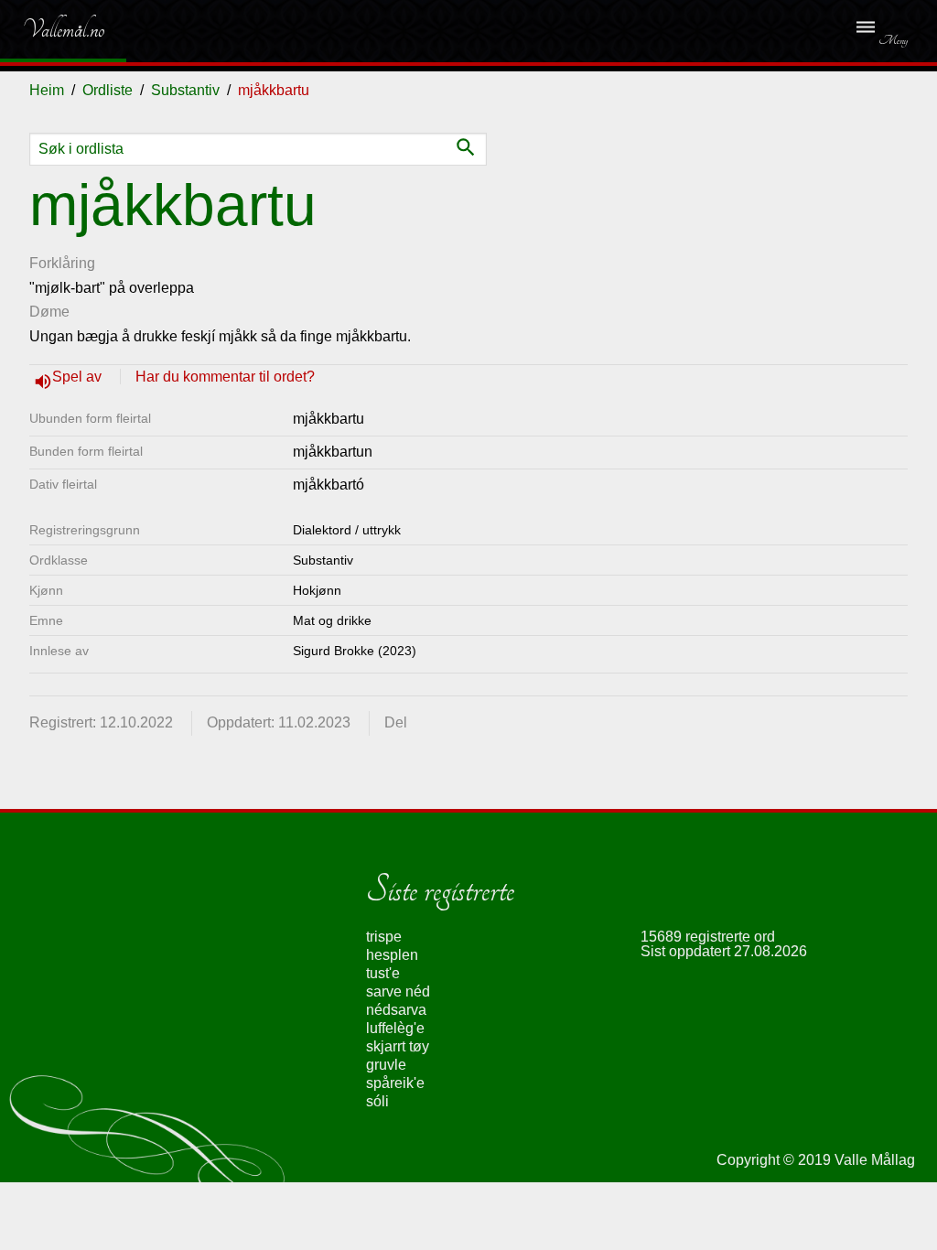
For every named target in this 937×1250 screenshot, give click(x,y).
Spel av (78, 376)
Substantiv (185, 90)
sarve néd (398, 991)
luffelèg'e (395, 1028)
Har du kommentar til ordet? (225, 376)
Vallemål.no (50, 29)
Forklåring (62, 263)
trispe (384, 936)
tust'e (383, 973)
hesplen (392, 955)
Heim (46, 90)
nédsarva (396, 1010)
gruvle (386, 1064)
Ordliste (107, 90)
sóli (377, 1101)
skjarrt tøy (397, 1046)
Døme (49, 311)
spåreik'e (395, 1083)
